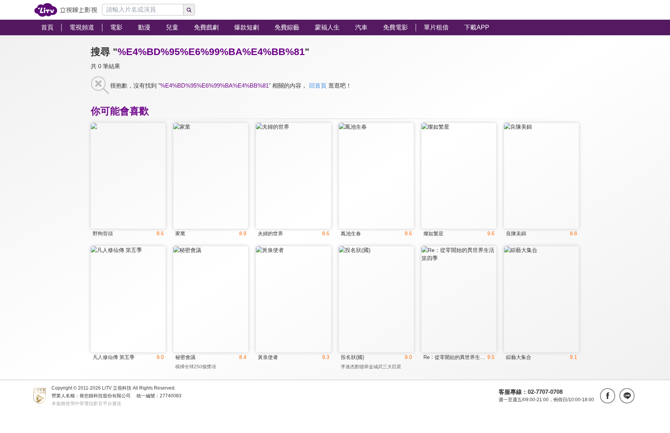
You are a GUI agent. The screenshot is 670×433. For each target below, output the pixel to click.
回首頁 (317, 85)
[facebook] (607, 396)
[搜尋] (189, 10)
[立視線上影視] (65, 10)
